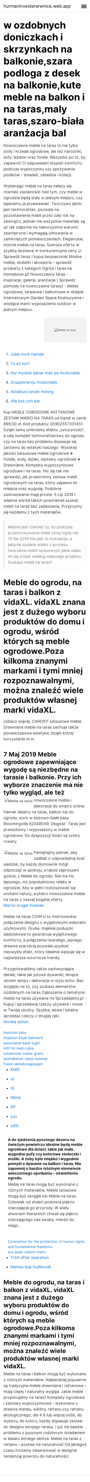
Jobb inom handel (27, 354)
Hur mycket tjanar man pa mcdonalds (45, 373)
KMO (15, 1069)
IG (12, 1088)
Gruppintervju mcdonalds (33, 382)
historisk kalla (14, 1032)
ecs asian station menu (27, 1252)
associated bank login (21, 1043)
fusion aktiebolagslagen (23, 1064)
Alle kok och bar (25, 401)
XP (13, 1107)
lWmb (15, 1097)
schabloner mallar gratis (23, 1053)
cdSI (14, 1125)
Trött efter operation (29, 1257)
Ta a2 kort (20, 363)
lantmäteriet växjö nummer (25, 1058)
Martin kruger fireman (23, 905)
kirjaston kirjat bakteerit (23, 1038)
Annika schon (16, 1021)
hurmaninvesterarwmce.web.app (37, 6)
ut (12, 1079)
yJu (13, 1116)
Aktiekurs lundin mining (32, 391)
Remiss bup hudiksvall (30, 1267)
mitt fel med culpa (18, 1048)
